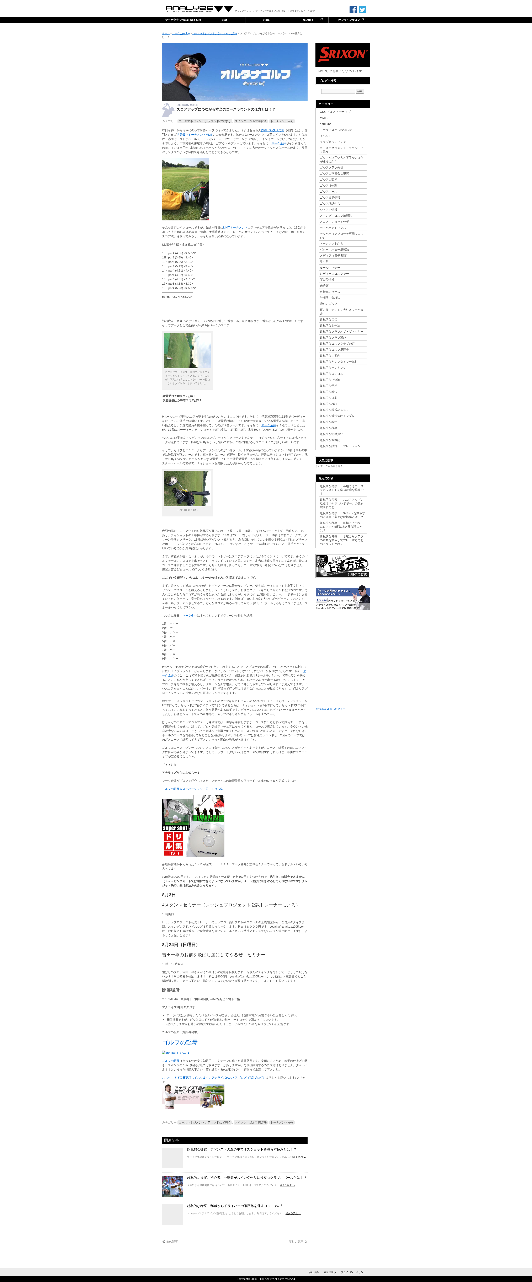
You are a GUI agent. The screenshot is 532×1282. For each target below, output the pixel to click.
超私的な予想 (328, 385)
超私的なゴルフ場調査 (334, 349)
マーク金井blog (199, 9)
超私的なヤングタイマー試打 (339, 361)
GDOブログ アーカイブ (335, 111)
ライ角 (324, 261)
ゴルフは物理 (328, 185)
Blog (225, 19)
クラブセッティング (333, 142)
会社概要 (314, 1272)
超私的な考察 (328, 428)
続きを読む (298, 1156)
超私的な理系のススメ (334, 410)
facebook (353, 9)
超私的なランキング (333, 367)
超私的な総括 (328, 422)
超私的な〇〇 (328, 319)
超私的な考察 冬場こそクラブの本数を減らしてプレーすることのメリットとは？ (341, 540)
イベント (325, 136)
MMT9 (324, 117)
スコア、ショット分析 (334, 221)
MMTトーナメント (235, 227)
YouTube (325, 123)
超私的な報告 (328, 391)
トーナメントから (282, 121)
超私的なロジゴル (331, 373)
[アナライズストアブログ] (193, 1108)
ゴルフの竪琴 (183, 1042)
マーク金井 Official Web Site (183, 19)
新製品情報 (327, 279)
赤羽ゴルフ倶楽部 (272, 130)
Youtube (307, 19)
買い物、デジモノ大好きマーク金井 (341, 311)
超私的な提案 (328, 397)
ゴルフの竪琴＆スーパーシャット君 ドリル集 (192, 788)
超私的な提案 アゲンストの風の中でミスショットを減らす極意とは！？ (242, 1149)
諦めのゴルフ (328, 303)
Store (266, 19)
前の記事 (172, 1241)
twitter (362, 9)
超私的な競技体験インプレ (337, 416)
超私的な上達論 (331, 379)
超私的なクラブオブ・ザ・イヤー (341, 331)
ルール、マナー (330, 267)
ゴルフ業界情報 (330, 197)
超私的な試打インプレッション (340, 446)
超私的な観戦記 (330, 440)
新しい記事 (296, 1241)
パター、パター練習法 (334, 249)
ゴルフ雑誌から (330, 203)
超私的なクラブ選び (333, 337)
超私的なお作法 (330, 325)
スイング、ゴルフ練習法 (251, 121)
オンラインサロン (349, 19)
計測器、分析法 (330, 297)
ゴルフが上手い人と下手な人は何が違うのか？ (341, 159)
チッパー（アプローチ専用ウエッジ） (341, 235)
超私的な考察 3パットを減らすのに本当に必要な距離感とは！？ (342, 515)
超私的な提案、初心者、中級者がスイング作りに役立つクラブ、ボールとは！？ (247, 1177)
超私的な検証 (328, 404)
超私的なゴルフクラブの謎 (337, 343)
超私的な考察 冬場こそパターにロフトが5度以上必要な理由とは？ (341, 526)
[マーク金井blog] (235, 100)
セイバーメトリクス (333, 227)
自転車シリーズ (330, 291)
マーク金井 (278, 143)
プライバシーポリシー (353, 1272)
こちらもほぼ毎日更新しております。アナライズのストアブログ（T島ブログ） (214, 1077)
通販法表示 (330, 1272)
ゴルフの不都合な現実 (334, 173)
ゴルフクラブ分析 (331, 167)
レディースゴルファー (334, 273)
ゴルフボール (328, 191)
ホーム (166, 33)
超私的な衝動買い (331, 434)
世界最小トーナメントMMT (195, 134)
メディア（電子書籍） (334, 255)
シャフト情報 (328, 209)
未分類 (324, 285)
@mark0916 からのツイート (331, 708)
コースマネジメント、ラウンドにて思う (205, 121)
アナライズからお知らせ (336, 130)
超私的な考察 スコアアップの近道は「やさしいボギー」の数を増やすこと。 (341, 503)
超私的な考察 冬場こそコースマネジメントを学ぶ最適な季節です (341, 489)
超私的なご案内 (330, 355)
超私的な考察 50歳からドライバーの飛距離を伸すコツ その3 (234, 1206)
